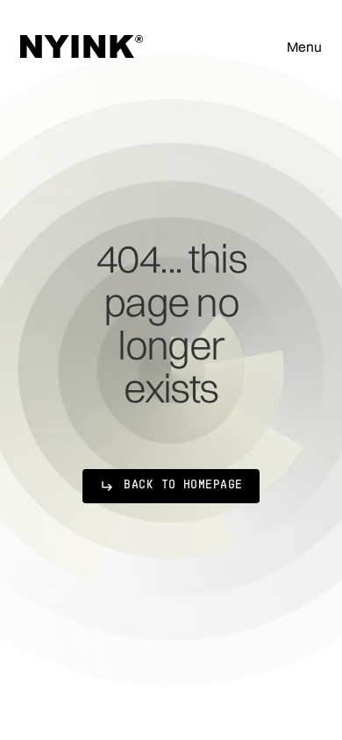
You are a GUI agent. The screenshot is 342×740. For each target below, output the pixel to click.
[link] (170, 486)
